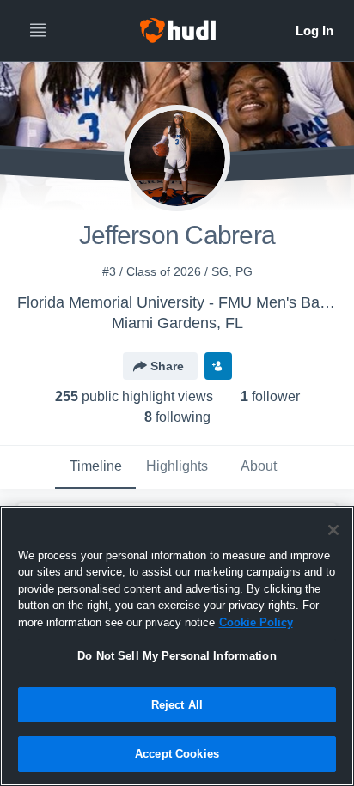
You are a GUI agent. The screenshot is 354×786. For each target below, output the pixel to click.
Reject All (177, 704)
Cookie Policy (256, 622)
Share (167, 366)
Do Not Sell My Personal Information (177, 655)
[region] (177, 646)
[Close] (333, 530)
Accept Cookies (177, 753)
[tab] (95, 467)
